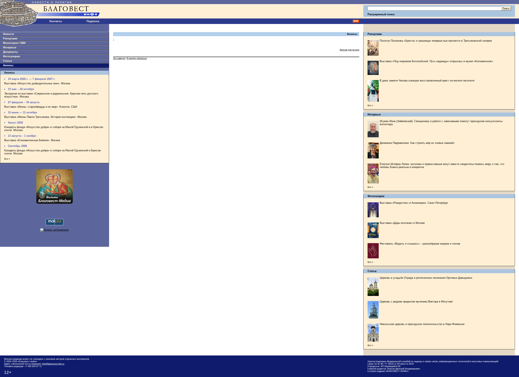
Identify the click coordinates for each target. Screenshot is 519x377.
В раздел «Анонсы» (137, 58)
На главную (119, 58)
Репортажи (10, 38)
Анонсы (8, 65)
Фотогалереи (11, 56)
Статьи (7, 60)
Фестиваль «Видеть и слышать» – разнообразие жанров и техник (420, 243)
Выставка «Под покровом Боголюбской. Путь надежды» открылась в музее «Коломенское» (436, 61)
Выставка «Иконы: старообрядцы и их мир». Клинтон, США (40, 106)
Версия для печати (349, 50)
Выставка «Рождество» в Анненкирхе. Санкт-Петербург (414, 202)
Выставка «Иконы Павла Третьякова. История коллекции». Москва (45, 116)
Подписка (93, 21)
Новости (8, 34)
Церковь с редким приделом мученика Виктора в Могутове (416, 301)
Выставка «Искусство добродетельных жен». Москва (37, 83)
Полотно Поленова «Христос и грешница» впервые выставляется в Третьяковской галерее (436, 40)
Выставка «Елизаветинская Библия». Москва (32, 140)
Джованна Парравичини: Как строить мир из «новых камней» (417, 142)
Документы (10, 51)
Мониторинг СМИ (14, 42)
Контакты (55, 21)
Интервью (9, 47)
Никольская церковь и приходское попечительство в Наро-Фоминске (422, 324)
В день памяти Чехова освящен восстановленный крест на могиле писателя (427, 80)
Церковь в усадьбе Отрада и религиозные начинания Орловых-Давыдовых (426, 277)
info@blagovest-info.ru (53, 364)
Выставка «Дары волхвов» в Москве (402, 222)
